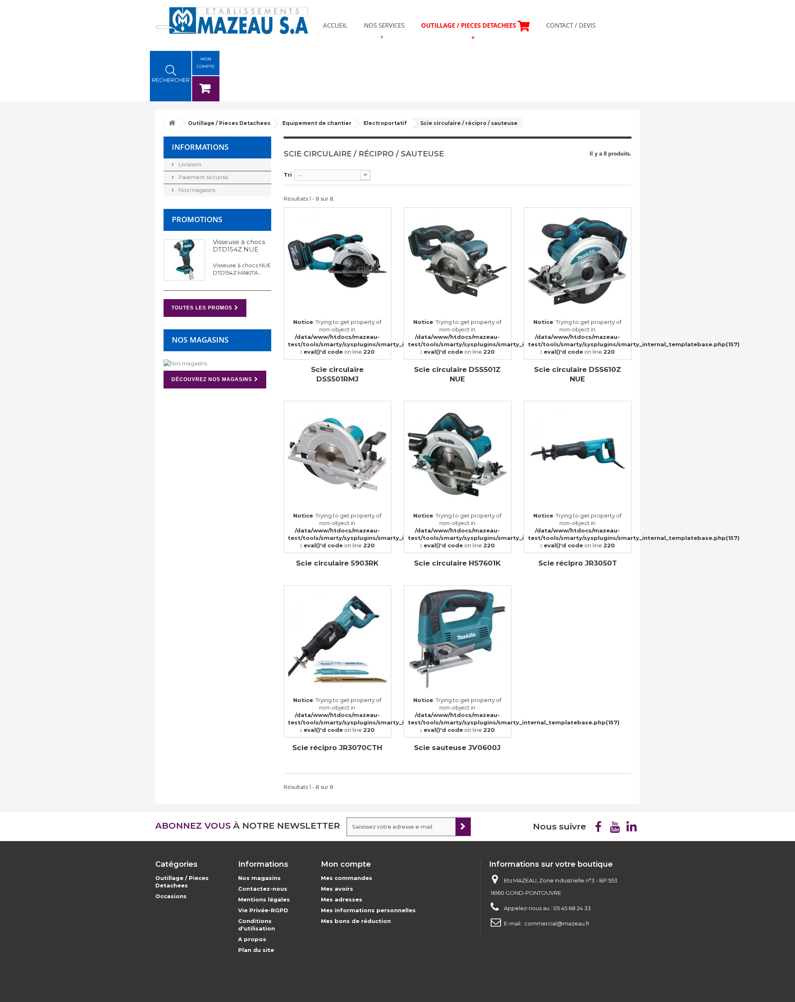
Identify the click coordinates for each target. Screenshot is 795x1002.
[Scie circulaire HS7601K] (457, 454)
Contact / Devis (570, 25)
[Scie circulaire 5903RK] (337, 454)
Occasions (171, 896)
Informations (200, 147)
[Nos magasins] (217, 363)
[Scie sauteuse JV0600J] (457, 639)
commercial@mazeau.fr (557, 923)
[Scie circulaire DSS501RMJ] (337, 261)
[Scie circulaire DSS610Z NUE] (577, 261)
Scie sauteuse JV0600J (457, 747)
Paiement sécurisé (203, 177)
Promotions (197, 219)
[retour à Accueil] (172, 123)
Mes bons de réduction (356, 921)
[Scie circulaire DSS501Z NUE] (457, 261)
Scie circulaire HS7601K (457, 563)
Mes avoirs (337, 888)
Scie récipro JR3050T (577, 563)
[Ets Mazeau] (231, 20)
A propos (252, 939)
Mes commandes (346, 878)
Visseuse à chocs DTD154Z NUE (239, 245)
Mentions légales (264, 899)
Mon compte (346, 864)
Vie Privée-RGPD (263, 910)
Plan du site (256, 950)
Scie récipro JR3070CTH (337, 747)
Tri (288, 174)
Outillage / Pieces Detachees (468, 25)
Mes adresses (341, 899)
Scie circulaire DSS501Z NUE (457, 374)
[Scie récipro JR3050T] (577, 454)
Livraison (189, 164)
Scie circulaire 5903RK (337, 563)
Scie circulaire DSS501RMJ (337, 374)
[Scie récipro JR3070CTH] (337, 639)
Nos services (384, 25)
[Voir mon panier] (205, 88)
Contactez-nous (262, 888)
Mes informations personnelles (368, 910)
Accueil (335, 25)
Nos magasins (196, 190)
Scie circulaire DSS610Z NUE (577, 374)
